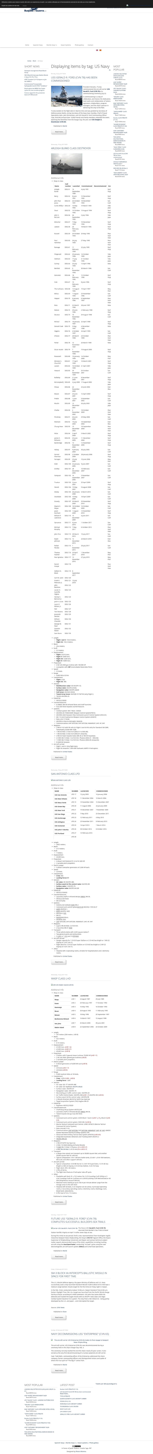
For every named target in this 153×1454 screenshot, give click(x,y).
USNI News (60, 1307)
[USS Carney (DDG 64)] (66, 164)
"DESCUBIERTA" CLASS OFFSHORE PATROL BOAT (120, 174)
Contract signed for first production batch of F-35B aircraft (34, 94)
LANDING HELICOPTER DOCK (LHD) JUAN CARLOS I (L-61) (120, 76)
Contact (90, 45)
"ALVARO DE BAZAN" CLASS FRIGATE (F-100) (120, 125)
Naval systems (83, 1443)
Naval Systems (66, 45)
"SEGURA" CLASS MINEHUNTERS (118, 98)
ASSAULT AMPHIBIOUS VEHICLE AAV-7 (120, 163)
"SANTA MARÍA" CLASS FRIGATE (33, 1414)
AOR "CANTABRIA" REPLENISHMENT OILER (120, 131)
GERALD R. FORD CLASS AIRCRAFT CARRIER (72, 1414)
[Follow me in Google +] (111, 54)
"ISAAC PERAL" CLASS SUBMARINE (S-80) (119, 148)
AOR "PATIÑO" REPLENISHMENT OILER (120, 83)
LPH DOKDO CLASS (65, 1412)
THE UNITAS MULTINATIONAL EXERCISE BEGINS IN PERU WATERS (119, 139)
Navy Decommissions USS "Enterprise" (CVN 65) (80, 1334)
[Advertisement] (76, 28)
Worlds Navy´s (52, 45)
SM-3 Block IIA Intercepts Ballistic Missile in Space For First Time (36, 76)
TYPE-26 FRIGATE (65, 1396)
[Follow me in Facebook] (99, 54)
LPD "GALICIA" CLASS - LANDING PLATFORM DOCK (120, 90)
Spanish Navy (38, 45)
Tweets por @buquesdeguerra (106, 1384)
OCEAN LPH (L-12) (65, 1401)
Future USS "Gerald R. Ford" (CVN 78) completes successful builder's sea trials (78, 1220)
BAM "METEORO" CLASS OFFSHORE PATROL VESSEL (120, 105)
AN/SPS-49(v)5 (77, 1087)
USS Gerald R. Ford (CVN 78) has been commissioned (74, 79)
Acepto (24, 5)
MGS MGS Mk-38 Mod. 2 (120, 168)
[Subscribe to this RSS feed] (110, 70)
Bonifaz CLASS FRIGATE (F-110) (33, 1418)
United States (67, 752)
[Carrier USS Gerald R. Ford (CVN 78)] (64, 1228)
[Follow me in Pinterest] (118, 54)
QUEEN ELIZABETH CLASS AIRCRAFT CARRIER (73, 1399)
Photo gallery (79, 45)
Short (34, 61)
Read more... (59, 132)
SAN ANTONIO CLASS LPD (65, 773)
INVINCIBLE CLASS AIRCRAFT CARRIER (71, 1404)
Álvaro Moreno (81, 1451)
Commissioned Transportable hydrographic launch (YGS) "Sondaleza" (35, 85)
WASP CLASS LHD (61, 978)
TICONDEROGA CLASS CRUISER (69, 1406)
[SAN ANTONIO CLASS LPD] (61, 780)
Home (27, 45)
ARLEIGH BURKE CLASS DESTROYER (71, 148)
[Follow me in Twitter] (105, 54)
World (65, 126)
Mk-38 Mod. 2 (65, 1149)
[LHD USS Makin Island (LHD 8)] (62, 985)
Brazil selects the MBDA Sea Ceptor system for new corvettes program (34, 89)
